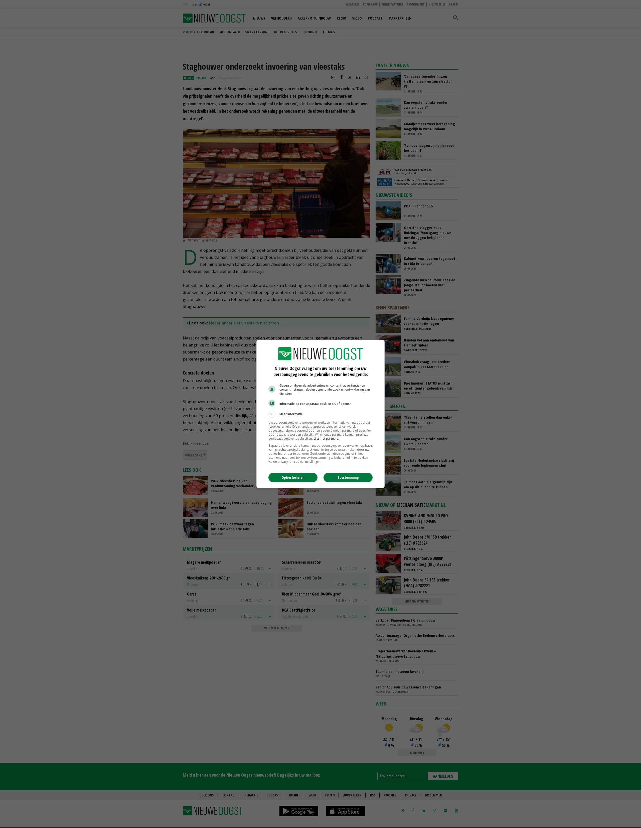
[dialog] (320, 414)
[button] (320, 414)
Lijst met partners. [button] (326, 438)
